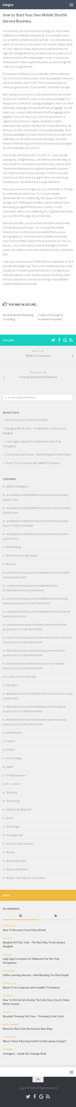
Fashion (10, 741)
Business (11, 564)
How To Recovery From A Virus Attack (27, 420)
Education (12, 685)
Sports (9, 818)
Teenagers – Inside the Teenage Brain (24, 1053)
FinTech (10, 749)
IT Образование (15, 775)
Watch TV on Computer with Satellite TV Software (33, 463)
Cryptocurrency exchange (20, 676)
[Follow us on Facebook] (59, 340)
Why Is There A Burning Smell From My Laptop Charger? (34, 1041)
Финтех (10, 852)
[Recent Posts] (20, 916)
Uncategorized (14, 835)
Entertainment (14, 732)
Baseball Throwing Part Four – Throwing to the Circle (33, 1016)
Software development (18, 809)
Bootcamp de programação (22, 555)
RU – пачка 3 (13, 784)
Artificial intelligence (17, 486)
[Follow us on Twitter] (53, 340)
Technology (12, 826)
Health (9, 767)
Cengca (7, 4)
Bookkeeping (13, 547)
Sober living (12, 801)
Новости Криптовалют (20, 843)
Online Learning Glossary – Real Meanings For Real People (38, 454)
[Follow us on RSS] (71, 340)
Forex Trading (13, 758)
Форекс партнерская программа (25, 878)
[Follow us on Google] (65, 340)
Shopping (11, 792)
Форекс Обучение (16, 869)
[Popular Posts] (55, 916)
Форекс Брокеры (16, 860)
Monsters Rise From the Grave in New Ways (28, 1029)
